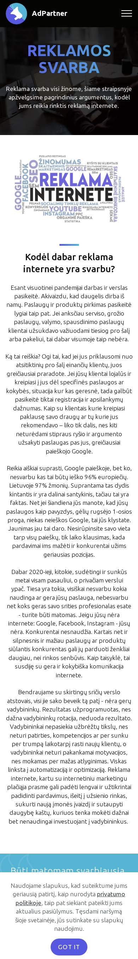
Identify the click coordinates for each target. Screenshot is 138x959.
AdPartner (49, 13)
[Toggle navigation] (126, 13)
